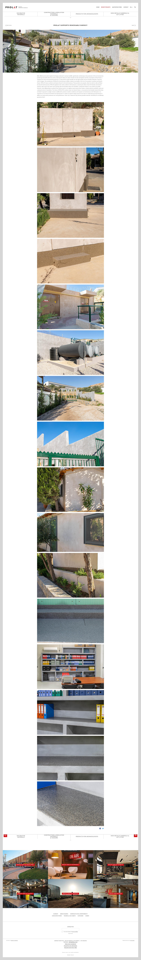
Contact (125, 7)
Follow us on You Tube (70, 947)
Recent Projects (105, 7)
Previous (9, 25)
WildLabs (132, 940)
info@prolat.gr (73, 942)
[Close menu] (70, 19)
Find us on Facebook (70, 944)
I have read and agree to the (71, 931)
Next (133, 25)
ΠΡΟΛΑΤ (11, 7)
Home (97, 7)
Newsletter (70, 926)
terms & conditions (75, 931)
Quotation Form (117, 7)
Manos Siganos (14, 940)
